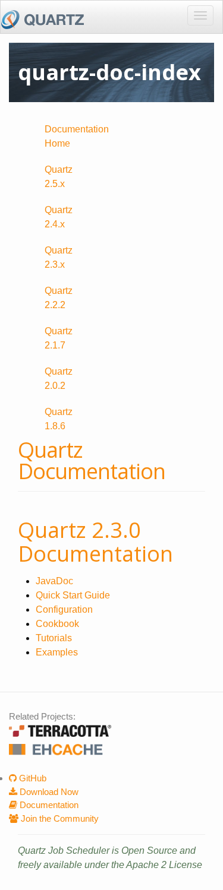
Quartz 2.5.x (59, 176)
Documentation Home (74, 136)
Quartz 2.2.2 (59, 298)
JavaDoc (54, 581)
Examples (57, 652)
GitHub (31, 778)
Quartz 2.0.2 (59, 378)
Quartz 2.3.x (59, 257)
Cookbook (57, 624)
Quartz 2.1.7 (59, 338)
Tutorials (54, 638)
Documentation (47, 805)
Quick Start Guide (73, 595)
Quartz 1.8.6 (59, 419)
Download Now (47, 792)
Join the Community (58, 818)
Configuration (64, 609)
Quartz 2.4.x (59, 217)
